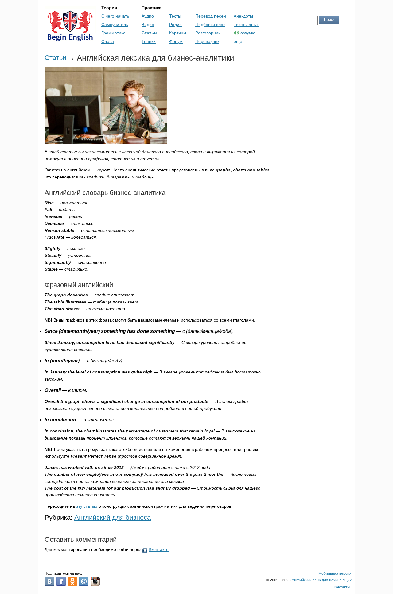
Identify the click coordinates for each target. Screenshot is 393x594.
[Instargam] (95, 581)
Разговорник (207, 32)
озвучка (247, 32)
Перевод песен (210, 16)
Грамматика (113, 32)
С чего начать (115, 16)
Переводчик (207, 41)
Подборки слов (210, 24)
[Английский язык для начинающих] (70, 38)
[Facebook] (61, 581)
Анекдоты (243, 16)
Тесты (175, 16)
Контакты (342, 587)
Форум (176, 41)
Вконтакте (159, 549)
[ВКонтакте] (49, 581)
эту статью (86, 506)
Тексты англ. (246, 24)
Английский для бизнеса (112, 517)
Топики (149, 41)
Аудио (148, 16)
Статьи (149, 32)
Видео (148, 24)
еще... (240, 41)
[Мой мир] (83, 581)
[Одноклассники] (72, 581)
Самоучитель (114, 24)
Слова (107, 41)
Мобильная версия (335, 573)
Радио (175, 24)
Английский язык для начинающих (322, 580)
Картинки (178, 32)
